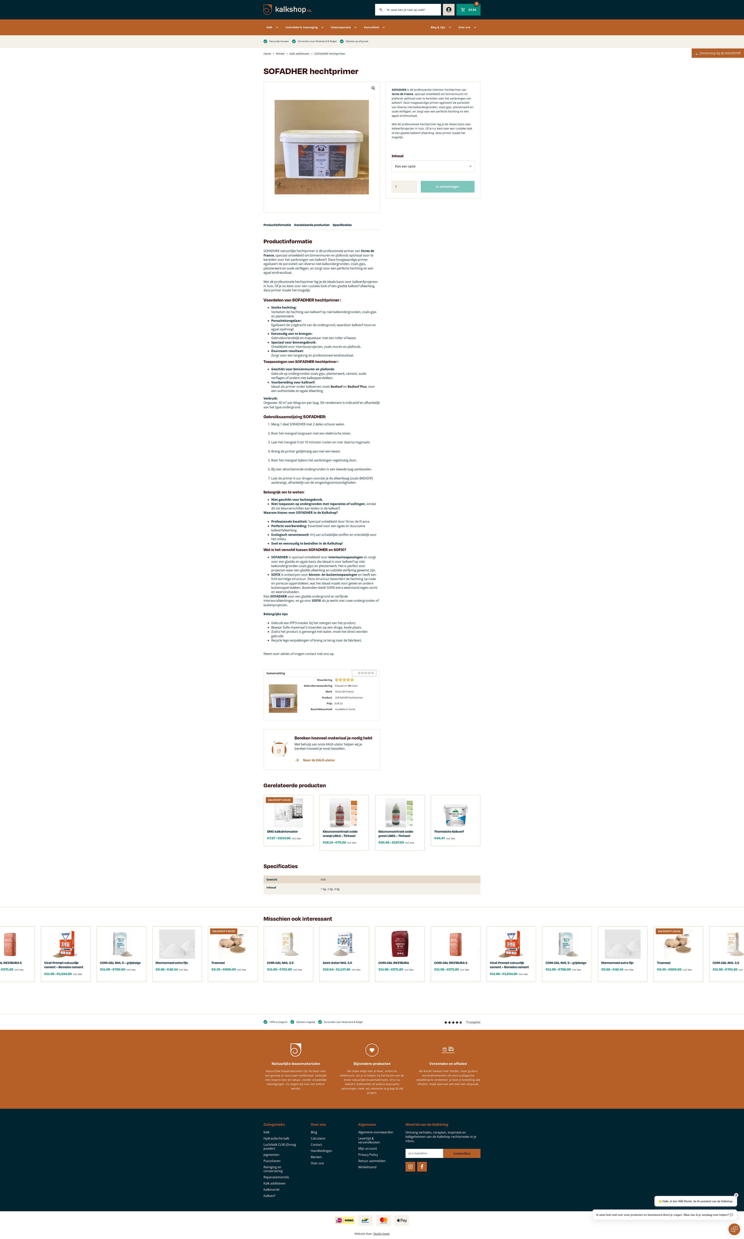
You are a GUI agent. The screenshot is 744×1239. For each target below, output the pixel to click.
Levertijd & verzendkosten (369, 1140)
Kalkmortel (271, 1190)
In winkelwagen (447, 186)
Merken (316, 1157)
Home (267, 53)
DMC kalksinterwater (282, 831)
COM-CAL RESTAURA (393, 963)
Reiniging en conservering (273, 1169)
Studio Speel (381, 1234)
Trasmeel (663, 963)
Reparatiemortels (276, 1177)
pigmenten (271, 1155)
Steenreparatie (341, 27)
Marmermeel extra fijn (617, 963)
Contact (316, 1145)
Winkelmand (367, 1167)
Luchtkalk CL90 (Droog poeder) (280, 1146)
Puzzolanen (272, 1161)
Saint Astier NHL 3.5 (337, 963)
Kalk (269, 27)
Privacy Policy (368, 1155)
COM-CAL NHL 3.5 (280, 963)
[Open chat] (734, 1229)
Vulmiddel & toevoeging (302, 27)
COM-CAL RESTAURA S (450, 963)
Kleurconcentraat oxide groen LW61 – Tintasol (395, 833)
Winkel (280, 53)
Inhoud (397, 156)
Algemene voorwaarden (375, 1132)
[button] (373, 88)
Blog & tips (438, 27)
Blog (314, 1132)
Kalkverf (269, 1196)
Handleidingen (321, 1151)
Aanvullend (371, 27)
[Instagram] (410, 1167)
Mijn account (367, 1148)
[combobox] (408, 10)
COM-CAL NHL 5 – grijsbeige (566, 963)
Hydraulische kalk (276, 1138)
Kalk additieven (299, 53)
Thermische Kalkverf (449, 831)
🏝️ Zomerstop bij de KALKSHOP (718, 53)
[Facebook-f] (422, 1167)
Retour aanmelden (372, 1161)
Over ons (464, 27)
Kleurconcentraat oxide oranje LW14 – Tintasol (340, 833)
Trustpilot (473, 1022)
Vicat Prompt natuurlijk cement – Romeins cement (509, 965)
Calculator (318, 1138)
